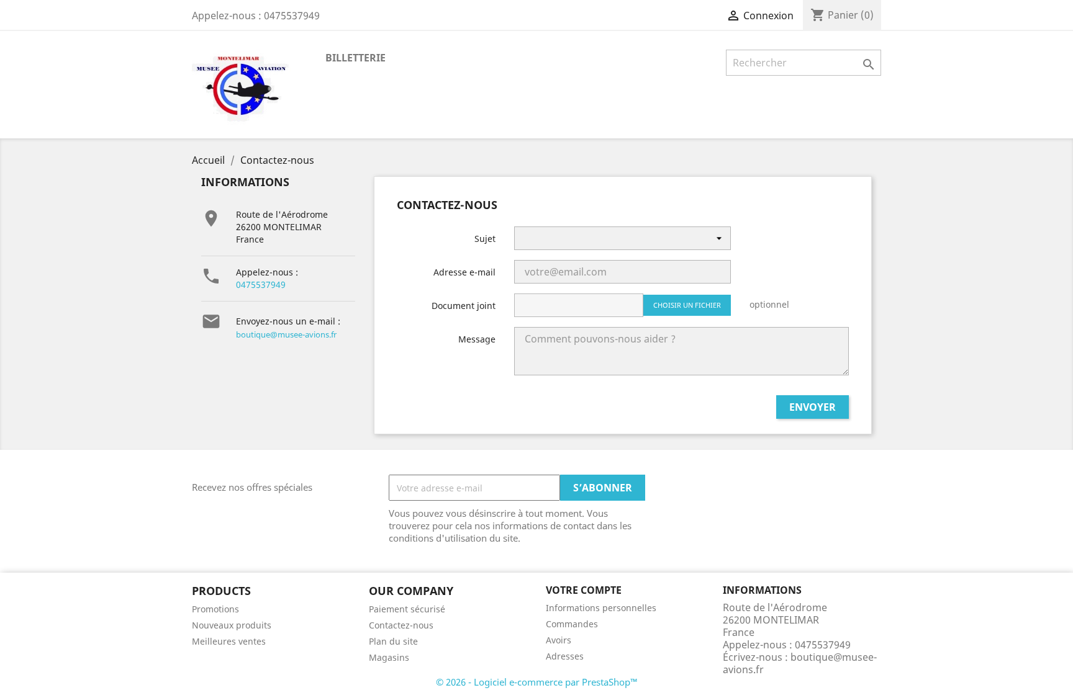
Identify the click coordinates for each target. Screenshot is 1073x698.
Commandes (572, 624)
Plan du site (393, 641)
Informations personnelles (601, 608)
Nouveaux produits (231, 625)
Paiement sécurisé (407, 609)
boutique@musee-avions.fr (286, 334)
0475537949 (261, 284)
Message (477, 339)
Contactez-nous (401, 625)
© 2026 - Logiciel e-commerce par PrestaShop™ (537, 682)
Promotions (215, 609)
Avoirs (558, 640)
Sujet (485, 238)
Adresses (565, 656)
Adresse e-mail (464, 272)
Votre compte (584, 590)
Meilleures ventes (229, 641)
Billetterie (355, 58)
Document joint (464, 305)
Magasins (389, 657)
